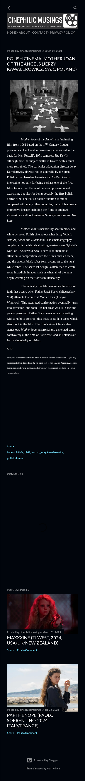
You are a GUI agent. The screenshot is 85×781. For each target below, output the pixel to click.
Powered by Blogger (46, 760)
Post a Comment (27, 650)
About (24, 32)
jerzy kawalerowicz (52, 452)
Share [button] (10, 446)
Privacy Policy (62, 32)
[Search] (75, 7)
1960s (19, 452)
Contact (40, 32)
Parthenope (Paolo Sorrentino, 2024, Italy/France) (30, 720)
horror (35, 452)
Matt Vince (53, 768)
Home (12, 32)
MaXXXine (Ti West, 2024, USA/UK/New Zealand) (34, 640)
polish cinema (15, 458)
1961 (27, 452)
